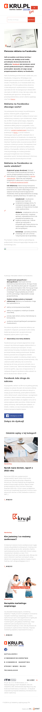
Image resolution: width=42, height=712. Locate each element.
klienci (13, 99)
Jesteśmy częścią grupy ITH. (21, 702)
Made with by (27, 709)
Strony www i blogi (15, 666)
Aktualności (11, 654)
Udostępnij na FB (15, 416)
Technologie (11, 670)
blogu (16, 132)
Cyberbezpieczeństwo (16, 658)
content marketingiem (18, 130)
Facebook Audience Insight (19, 182)
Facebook (16, 64)
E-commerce (10, 662)
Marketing (8, 464)
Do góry (31, 680)
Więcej (9, 499)
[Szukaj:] (17, 19)
